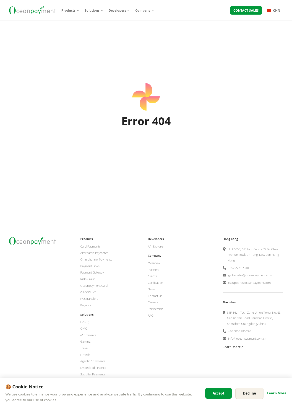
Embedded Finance (93, 368)
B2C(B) (84, 322)
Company (142, 10)
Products (68, 10)
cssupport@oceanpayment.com (249, 283)
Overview (154, 263)
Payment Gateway (92, 272)
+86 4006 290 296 (239, 331)
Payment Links (89, 266)
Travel (84, 348)
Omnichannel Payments (96, 259)
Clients (152, 276)
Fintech (85, 355)
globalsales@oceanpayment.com (250, 275)
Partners (153, 270)
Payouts (85, 305)
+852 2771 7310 (238, 268)
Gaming (85, 341)
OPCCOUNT (88, 292)
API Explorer (156, 246)
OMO (83, 328)
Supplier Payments (92, 374)
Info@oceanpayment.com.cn (247, 338)
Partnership (156, 309)
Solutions (92, 10)
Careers (153, 302)
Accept (218, 393)
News (151, 289)
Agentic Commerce (92, 361)
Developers (117, 10)
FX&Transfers (89, 299)
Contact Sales (246, 10)
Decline (249, 393)
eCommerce (88, 335)
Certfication (155, 283)
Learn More (277, 393)
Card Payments (90, 246)
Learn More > (233, 347)
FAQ (151, 315)
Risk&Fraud (88, 279)
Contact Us (155, 296)
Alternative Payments (94, 253)
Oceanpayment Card (94, 286)
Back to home (146, 144)
